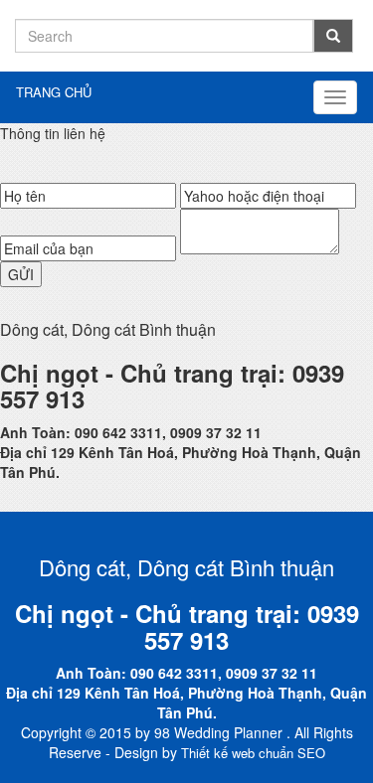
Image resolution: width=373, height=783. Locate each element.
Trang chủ (54, 91)
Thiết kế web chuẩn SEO (253, 752)
